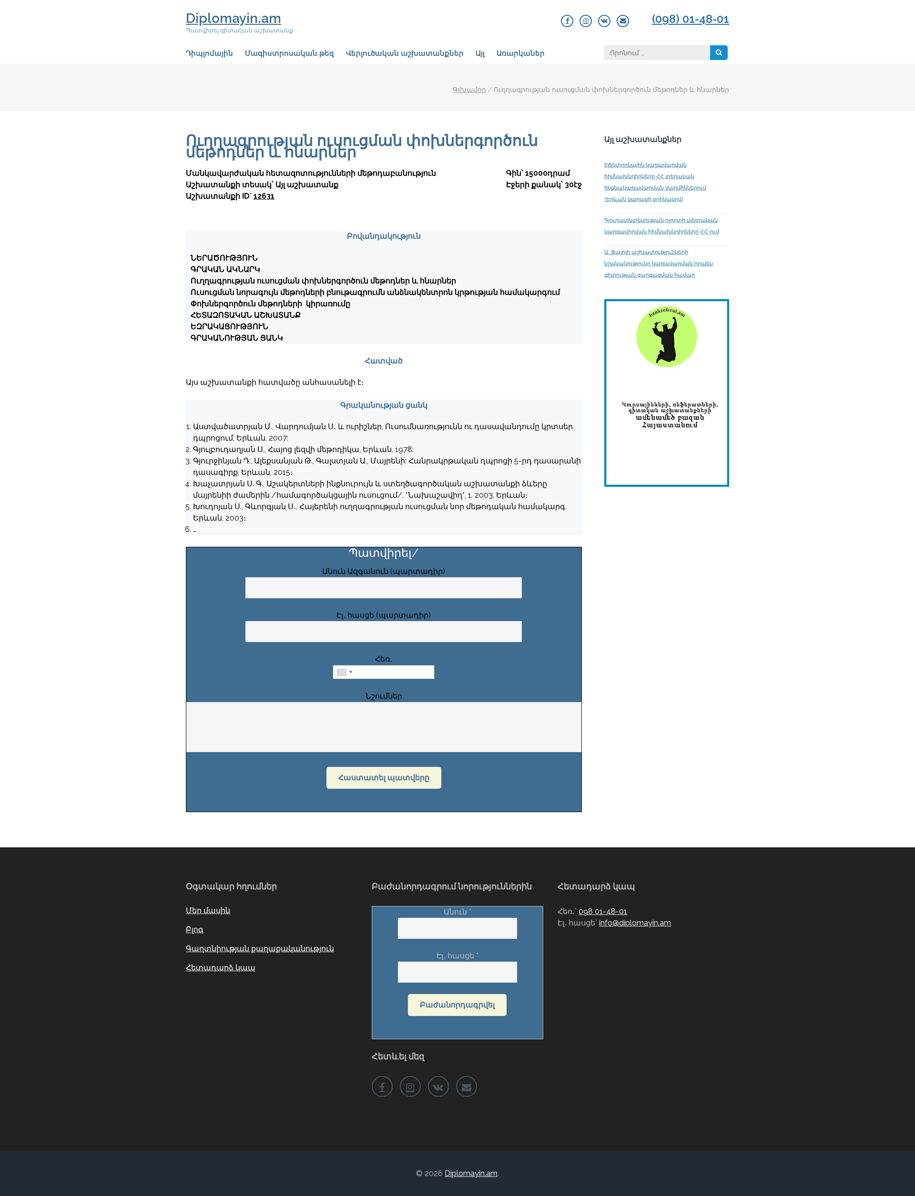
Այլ (480, 53)
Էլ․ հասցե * (457, 955)
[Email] (623, 21)
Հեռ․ (383, 658)
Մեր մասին (208, 910)
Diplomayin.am (233, 18)
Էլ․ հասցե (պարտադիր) (383, 615)
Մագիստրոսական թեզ (289, 53)
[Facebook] (567, 21)
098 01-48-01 (603, 911)
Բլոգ (194, 929)
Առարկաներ (521, 53)
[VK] (604, 21)
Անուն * (457, 911)
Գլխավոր (469, 89)
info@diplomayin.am (635, 922)
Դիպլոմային (209, 53)
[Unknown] (344, 672)
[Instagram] (586, 21)
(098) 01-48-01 (690, 19)
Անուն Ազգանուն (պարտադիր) (383, 571)
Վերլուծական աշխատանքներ (405, 53)
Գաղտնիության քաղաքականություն (260, 948)
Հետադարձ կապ (220, 967)
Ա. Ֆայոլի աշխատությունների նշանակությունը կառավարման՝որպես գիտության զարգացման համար (658, 263)
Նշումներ (384, 696)
